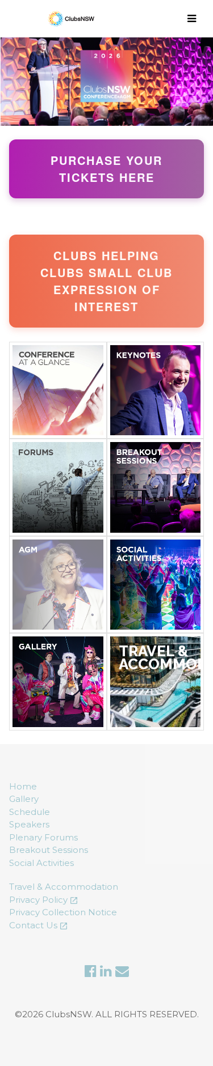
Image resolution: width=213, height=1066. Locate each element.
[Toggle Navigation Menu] (193, 19)
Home (23, 786)
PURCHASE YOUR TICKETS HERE (106, 168)
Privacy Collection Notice (63, 912)
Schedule (29, 811)
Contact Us (33, 925)
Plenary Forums (43, 837)
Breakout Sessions (48, 849)
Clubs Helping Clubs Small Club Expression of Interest (106, 281)
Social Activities (41, 862)
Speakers (29, 824)
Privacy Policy (38, 899)
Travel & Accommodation (63, 886)
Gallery (24, 798)
